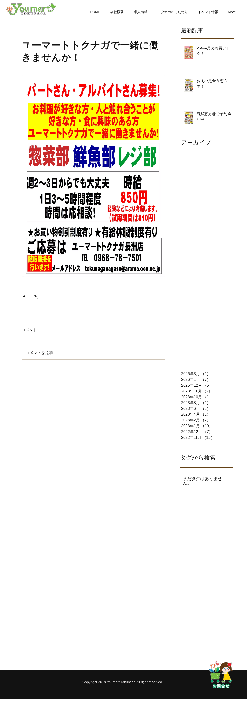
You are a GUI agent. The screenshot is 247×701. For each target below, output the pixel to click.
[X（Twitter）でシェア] (36, 296)
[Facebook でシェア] (24, 296)
